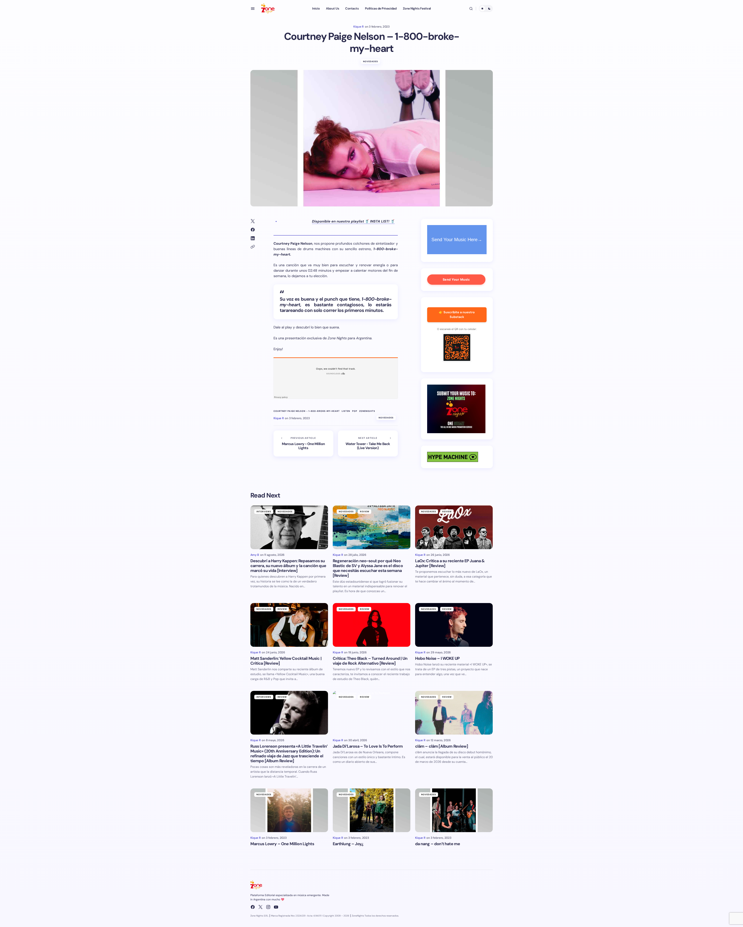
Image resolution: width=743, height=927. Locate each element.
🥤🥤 (353, 221)
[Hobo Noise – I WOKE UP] (454, 625)
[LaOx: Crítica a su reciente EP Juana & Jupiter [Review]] (454, 527)
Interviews (263, 511)
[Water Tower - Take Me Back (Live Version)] (368, 443)
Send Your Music (456, 279)
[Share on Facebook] (252, 229)
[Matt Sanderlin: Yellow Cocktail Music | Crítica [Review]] (289, 625)
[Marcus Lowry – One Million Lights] (289, 810)
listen (346, 411)
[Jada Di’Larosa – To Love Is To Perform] (371, 713)
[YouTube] (276, 907)
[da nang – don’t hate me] (454, 810)
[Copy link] (252, 247)
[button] (252, 8)
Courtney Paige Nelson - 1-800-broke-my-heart (307, 411)
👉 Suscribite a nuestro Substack (457, 314)
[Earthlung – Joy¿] (371, 810)
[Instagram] (268, 907)
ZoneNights (367, 411)
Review (364, 511)
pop (354, 411)
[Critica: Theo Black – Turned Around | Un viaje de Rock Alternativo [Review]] (371, 625)
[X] (260, 907)
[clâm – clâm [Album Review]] (454, 713)
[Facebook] (253, 907)
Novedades (370, 61)
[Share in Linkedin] (252, 238)
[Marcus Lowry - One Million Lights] (303, 443)
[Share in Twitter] (252, 221)
